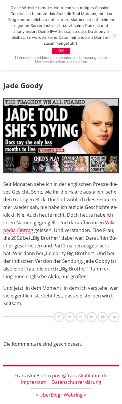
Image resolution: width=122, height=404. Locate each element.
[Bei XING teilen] (81, 317)
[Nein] (115, 35)
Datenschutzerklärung (76, 382)
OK (61, 51)
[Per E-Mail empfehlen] (103, 317)
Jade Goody (23, 85)
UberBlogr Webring (61, 395)
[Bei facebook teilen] (60, 317)
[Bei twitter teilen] (70, 317)
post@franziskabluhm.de (79, 375)
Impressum (33, 382)
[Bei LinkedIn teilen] (92, 317)
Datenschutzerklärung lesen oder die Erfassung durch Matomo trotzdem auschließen (61, 59)
